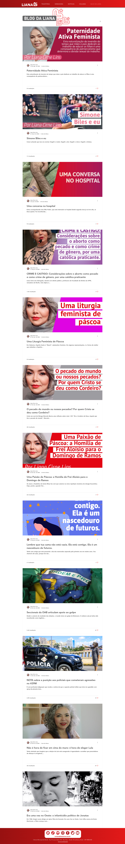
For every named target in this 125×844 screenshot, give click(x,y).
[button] (100, 21)
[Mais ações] (98, 65)
